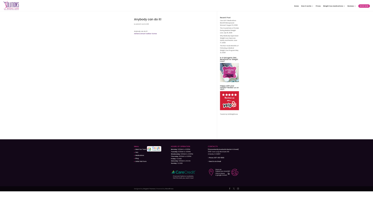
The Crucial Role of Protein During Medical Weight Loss (229, 30)
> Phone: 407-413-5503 (216, 158)
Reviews (351, 6)
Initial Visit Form (140, 161)
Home (296, 6)
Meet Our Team (140, 149)
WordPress (169, 189)
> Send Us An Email (214, 161)
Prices (318, 6)
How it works (306, 6)
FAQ (136, 152)
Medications (139, 155)
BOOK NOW (364, 6)
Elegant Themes (149, 189)
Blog (137, 158)
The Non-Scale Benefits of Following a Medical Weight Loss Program (229, 48)
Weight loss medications (333, 6)
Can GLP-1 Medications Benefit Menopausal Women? (228, 23)
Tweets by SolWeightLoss (229, 114)
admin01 (138, 24)
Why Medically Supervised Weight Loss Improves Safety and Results (229, 38)
